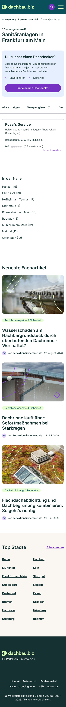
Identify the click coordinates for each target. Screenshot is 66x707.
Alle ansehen (55, 547)
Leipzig (38, 584)
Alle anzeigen (11, 107)
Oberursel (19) (11, 193)
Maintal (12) (10, 231)
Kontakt (15, 681)
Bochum (38, 619)
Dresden (39, 601)
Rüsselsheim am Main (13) (19, 212)
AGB (41, 686)
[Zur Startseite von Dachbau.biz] (18, 7)
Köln (36, 567)
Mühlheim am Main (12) (17, 225)
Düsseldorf (9, 584)
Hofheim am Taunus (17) (18, 199)
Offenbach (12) (12, 237)
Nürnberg (39, 610)
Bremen (7, 601)
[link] (33, 138)
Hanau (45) (9, 186)
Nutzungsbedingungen (23, 686)
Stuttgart (39, 576)
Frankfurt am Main (28, 19)
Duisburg (8, 619)
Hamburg (39, 559)
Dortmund (9, 593)
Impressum (53, 686)
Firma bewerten (52, 150)
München (8, 567)
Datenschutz (30, 681)
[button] (52, 7)
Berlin (6, 559)
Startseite (8, 19)
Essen (37, 593)
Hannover (8, 610)
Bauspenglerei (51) (39, 107)
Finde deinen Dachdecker (33, 88)
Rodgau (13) (10, 218)
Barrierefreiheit (48, 681)
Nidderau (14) (11, 206)
